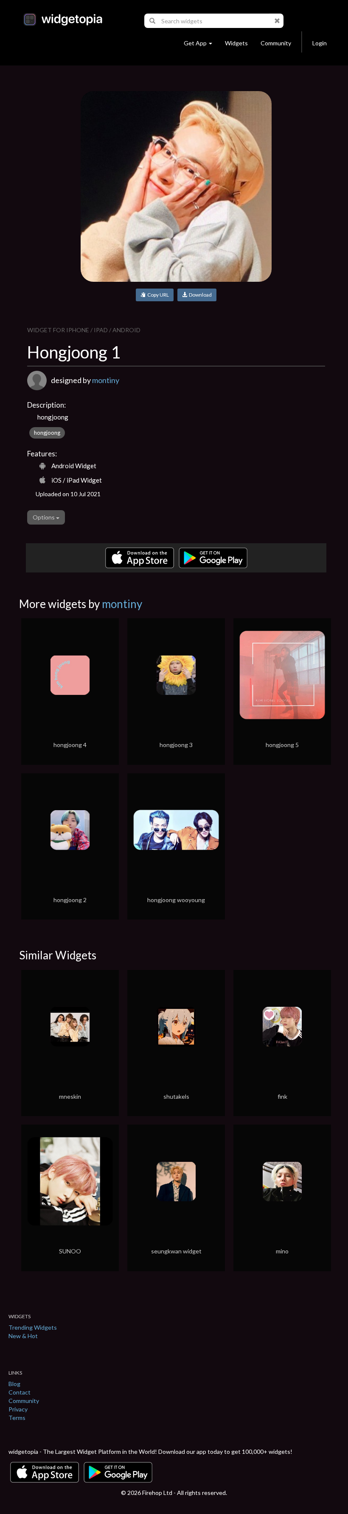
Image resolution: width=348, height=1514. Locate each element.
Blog (14, 1383)
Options (44, 517)
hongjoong (47, 432)
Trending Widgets (32, 1327)
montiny (105, 380)
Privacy (18, 1409)
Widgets (236, 43)
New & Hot (23, 1335)
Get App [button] (195, 43)
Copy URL (157, 295)
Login (319, 43)
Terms (16, 1417)
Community (276, 43)
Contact (19, 1392)
